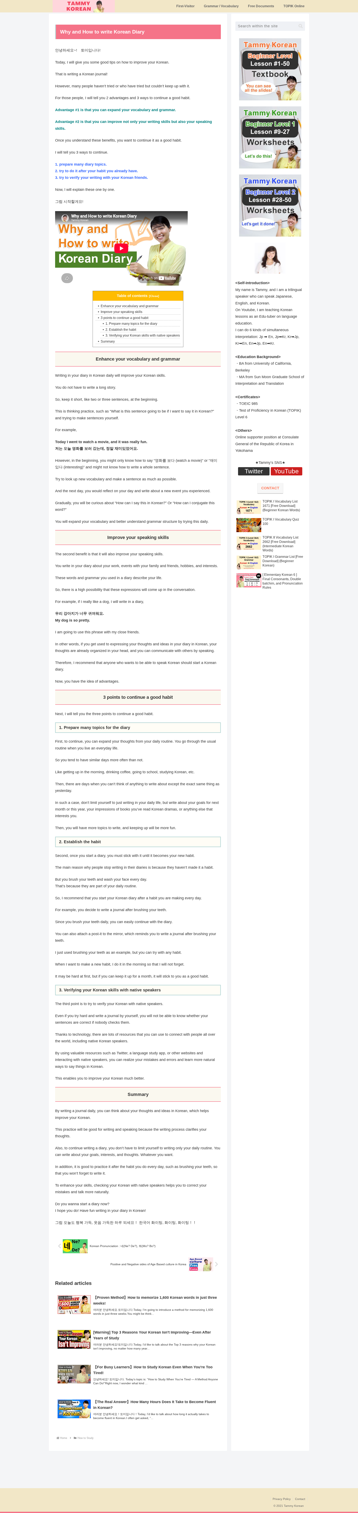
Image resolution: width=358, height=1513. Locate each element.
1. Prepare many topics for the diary (131, 323)
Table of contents (132, 296)
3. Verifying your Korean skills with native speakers (142, 335)
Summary (108, 341)
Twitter (254, 471)
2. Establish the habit (120, 329)
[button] (300, 26)
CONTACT (270, 488)
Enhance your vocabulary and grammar (129, 306)
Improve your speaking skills (121, 312)
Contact (300, 1499)
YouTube (286, 471)
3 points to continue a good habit (124, 318)
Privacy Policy (282, 1499)
